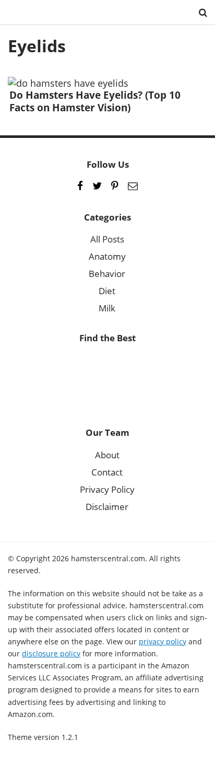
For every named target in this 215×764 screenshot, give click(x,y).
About (107, 455)
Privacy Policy (107, 489)
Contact (107, 472)
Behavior (107, 274)
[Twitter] (97, 186)
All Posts (107, 239)
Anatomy (107, 256)
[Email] (133, 186)
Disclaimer (107, 507)
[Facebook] (80, 186)
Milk (107, 308)
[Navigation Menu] (16, 12)
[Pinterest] (115, 186)
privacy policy (162, 641)
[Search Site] (203, 12)
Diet (107, 291)
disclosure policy (51, 653)
